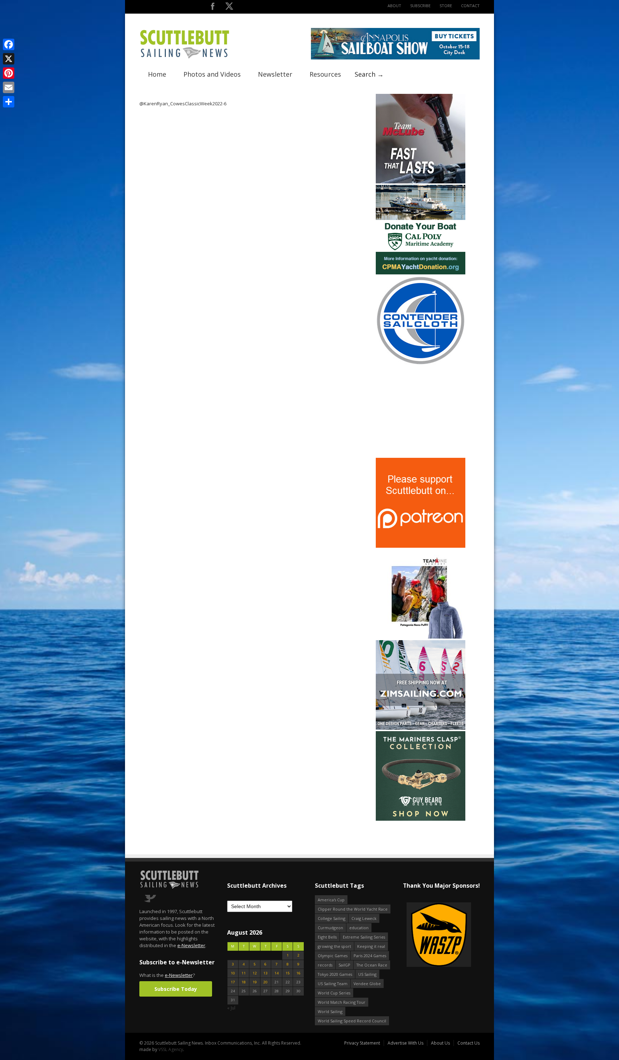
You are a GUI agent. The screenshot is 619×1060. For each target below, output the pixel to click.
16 (298, 973)
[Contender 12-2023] (420, 364)
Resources (325, 74)
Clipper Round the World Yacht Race (353, 909)
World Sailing (330, 1011)
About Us (440, 1043)
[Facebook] (8, 44)
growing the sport (334, 946)
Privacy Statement (362, 1043)
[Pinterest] (8, 73)
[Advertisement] (420, 411)
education (359, 927)
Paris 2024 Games (370, 955)
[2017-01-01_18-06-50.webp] (412, 935)
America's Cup (331, 899)
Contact (470, 5)
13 (265, 973)
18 (243, 982)
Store (446, 5)
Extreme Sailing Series (364, 937)
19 (255, 982)
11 (243, 973)
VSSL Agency (170, 1049)
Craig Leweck (363, 918)
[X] (8, 59)
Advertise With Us (405, 1043)
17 (233, 982)
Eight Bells (327, 937)
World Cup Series (334, 993)
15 (287, 973)
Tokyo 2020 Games (335, 974)
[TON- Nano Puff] (420, 637)
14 (276, 973)
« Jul (231, 1008)
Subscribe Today (175, 988)
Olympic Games (332, 955)
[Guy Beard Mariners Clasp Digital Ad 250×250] (420, 819)
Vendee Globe (367, 983)
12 (255, 973)
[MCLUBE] (420, 182)
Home (157, 74)
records (325, 965)
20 (265, 982)
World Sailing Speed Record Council (352, 1020)
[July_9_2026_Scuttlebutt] (420, 273)
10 (233, 973)
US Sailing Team (332, 983)
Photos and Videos (212, 74)
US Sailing (367, 974)
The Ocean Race (371, 965)
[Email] (8, 87)
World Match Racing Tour (341, 1002)
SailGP (344, 965)
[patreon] (420, 546)
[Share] (8, 102)
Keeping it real (371, 946)
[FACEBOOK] (212, 7)
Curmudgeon (330, 927)
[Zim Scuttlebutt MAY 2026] (420, 728)
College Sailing (331, 918)
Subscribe (420, 5)
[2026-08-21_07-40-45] (395, 58)
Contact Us (468, 1043)
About (394, 5)
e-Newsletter (191, 945)
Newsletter (275, 74)
